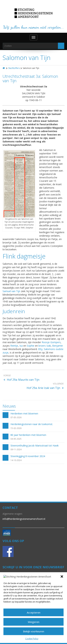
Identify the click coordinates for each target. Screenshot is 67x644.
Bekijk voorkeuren (33, 631)
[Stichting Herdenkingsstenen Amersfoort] (33, 13)
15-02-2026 (15, 428)
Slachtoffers (14, 68)
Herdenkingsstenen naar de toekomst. (31, 424)
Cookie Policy (31, 638)
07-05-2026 (15, 417)
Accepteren (33, 612)
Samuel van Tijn (11, 291)
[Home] (4, 68)
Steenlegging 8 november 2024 (27, 456)
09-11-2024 (15, 449)
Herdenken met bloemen (24, 413)
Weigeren (33, 622)
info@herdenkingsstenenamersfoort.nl (24, 518)
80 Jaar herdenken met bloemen (28, 435)
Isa (21, 345)
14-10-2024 (15, 460)
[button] (62, 576)
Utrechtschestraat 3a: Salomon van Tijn (30, 78)
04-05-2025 (15, 438)
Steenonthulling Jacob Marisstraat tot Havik (34, 445)
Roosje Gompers (51, 342)
